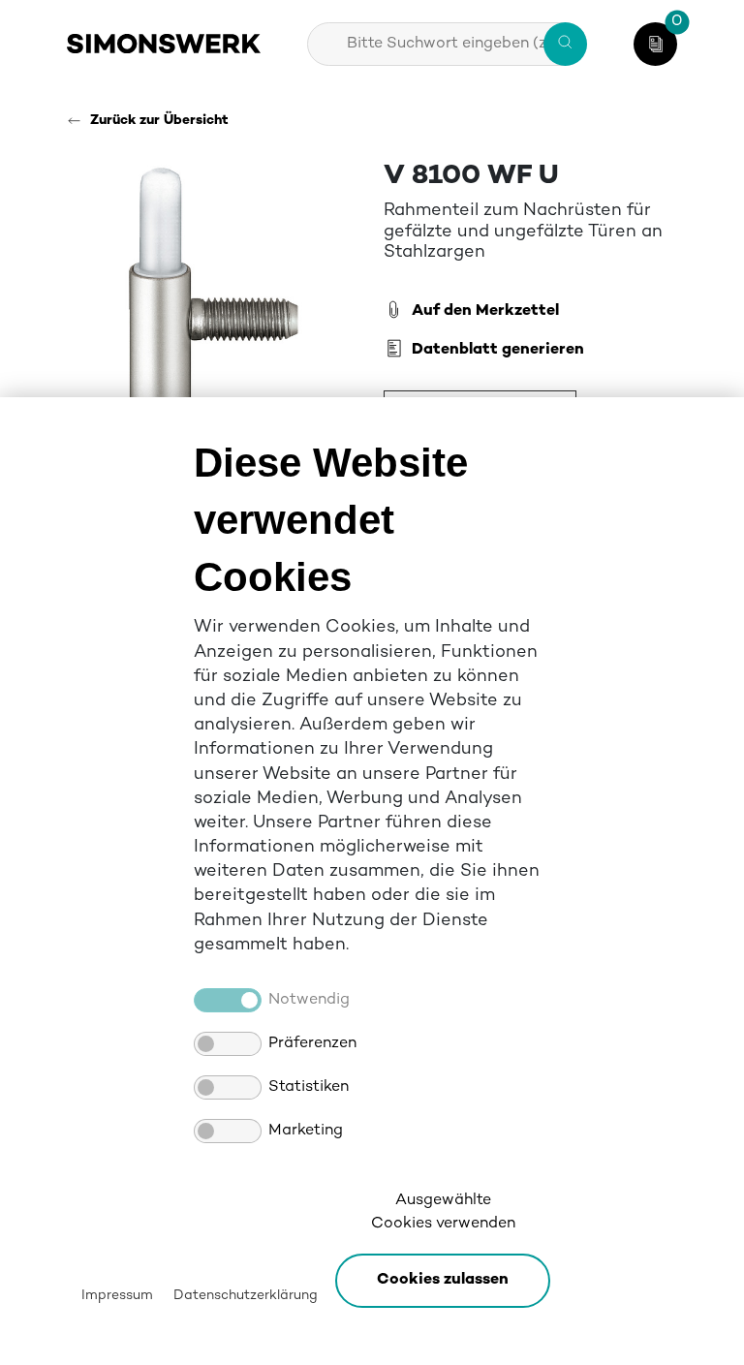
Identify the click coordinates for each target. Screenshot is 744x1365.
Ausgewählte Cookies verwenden (443, 1212)
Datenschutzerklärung (245, 1295)
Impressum (117, 1295)
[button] (442, 1281)
